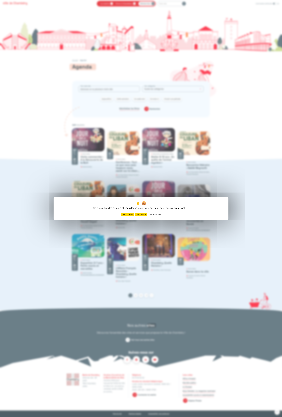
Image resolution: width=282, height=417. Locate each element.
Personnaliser (155, 214)
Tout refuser (141, 214)
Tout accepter (127, 214)
